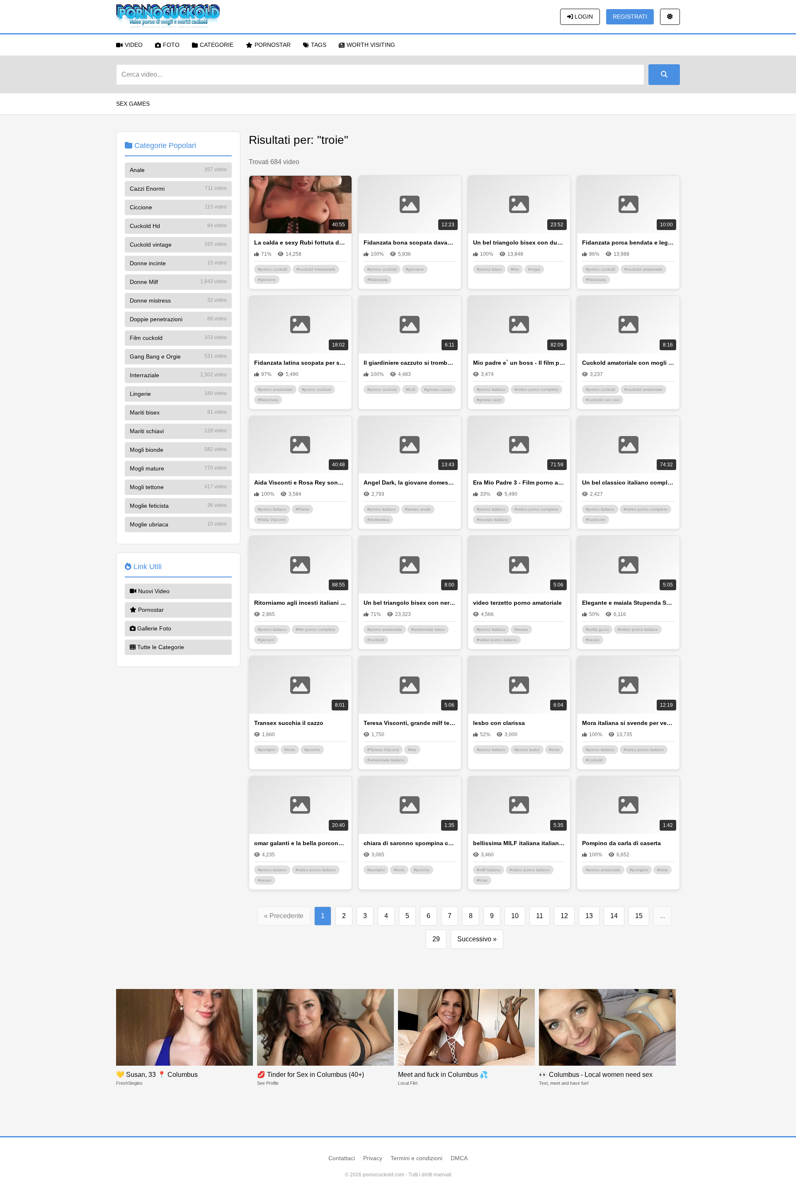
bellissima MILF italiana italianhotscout (519, 843)
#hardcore (595, 519)
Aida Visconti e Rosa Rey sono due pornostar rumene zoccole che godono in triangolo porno (300, 482)
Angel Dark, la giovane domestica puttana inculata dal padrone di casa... (410, 482)
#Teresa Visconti (383, 749)
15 (639, 915)
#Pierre (302, 509)
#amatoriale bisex (428, 629)
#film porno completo (315, 629)
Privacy (372, 1158)
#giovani (266, 639)
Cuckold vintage (178, 244)
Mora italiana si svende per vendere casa (628, 723)
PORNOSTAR (273, 44)
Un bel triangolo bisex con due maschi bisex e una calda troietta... (519, 242)
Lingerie (178, 393)
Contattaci (341, 1158)
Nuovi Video (153, 591)
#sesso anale (418, 509)
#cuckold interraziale (315, 269)
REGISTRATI (630, 16)
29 (436, 939)
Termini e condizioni (416, 1158)
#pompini (266, 749)
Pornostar (150, 609)
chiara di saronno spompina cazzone (410, 843)
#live (412, 749)
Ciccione (178, 207)
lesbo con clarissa (499, 723)
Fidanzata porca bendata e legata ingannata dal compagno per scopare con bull (628, 242)
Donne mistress (178, 300)
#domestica (378, 519)
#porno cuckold (272, 269)
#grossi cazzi (489, 400)
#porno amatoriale (275, 389)
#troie (289, 749)
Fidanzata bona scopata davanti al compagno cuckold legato (410, 242)
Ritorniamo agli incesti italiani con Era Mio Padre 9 (300, 602)
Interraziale (178, 375)
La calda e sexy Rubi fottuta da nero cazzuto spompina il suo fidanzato (300, 242)
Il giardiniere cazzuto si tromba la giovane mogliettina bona (410, 362)
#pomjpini (639, 870)
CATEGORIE (216, 44)
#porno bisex (489, 269)
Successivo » (477, 939)
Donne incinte (178, 263)
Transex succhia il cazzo (288, 723)
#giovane (267, 279)
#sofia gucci (597, 629)
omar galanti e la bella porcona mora (300, 843)
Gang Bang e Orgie (178, 356)
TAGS (318, 44)
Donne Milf (178, 282)
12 (564, 915)
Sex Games (133, 103)
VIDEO (134, 44)
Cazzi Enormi (178, 188)
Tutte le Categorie (160, 647)
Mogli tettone (178, 487)
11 (539, 915)
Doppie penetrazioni (178, 319)
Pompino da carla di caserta (621, 843)
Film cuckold (178, 338)
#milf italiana (488, 870)
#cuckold (375, 639)
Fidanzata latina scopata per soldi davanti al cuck (300, 362)
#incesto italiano (492, 519)
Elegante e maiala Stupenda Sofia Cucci (628, 602)
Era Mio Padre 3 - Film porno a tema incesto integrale (519, 482)
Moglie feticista (178, 505)
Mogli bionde (178, 449)
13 (589, 915)
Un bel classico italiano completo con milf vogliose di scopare (628, 482)
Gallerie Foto (153, 628)
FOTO (171, 44)
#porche (312, 749)
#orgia (534, 269)
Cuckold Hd (178, 226)
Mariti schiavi (178, 431)
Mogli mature (178, 468)
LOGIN (583, 16)
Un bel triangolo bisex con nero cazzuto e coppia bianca (410, 602)
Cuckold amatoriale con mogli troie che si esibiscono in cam (628, 362)
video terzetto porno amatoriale (517, 602)
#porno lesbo (527, 749)
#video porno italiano (497, 639)
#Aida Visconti (271, 519)
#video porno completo (536, 389)
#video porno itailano (644, 749)
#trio (515, 269)
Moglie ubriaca (178, 524)
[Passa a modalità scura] (670, 17)
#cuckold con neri (602, 400)
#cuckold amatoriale (643, 269)
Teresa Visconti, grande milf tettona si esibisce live (410, 723)
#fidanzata (377, 279)
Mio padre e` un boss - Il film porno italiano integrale (519, 362)
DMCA (459, 1158)
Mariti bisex (178, 412)
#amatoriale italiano (386, 760)
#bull (410, 389)
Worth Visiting (371, 44)
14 (614, 915)
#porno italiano (491, 389)
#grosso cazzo (438, 389)
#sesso (521, 629)
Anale (178, 170)
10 (515, 915)
